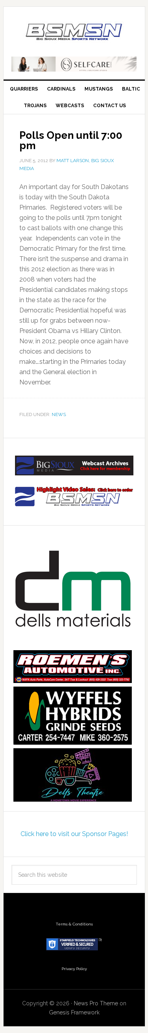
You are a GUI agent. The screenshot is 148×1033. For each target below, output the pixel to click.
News (59, 414)
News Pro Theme (96, 1003)
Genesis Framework (74, 1012)
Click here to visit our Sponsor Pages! (74, 834)
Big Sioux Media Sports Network (74, 32)
